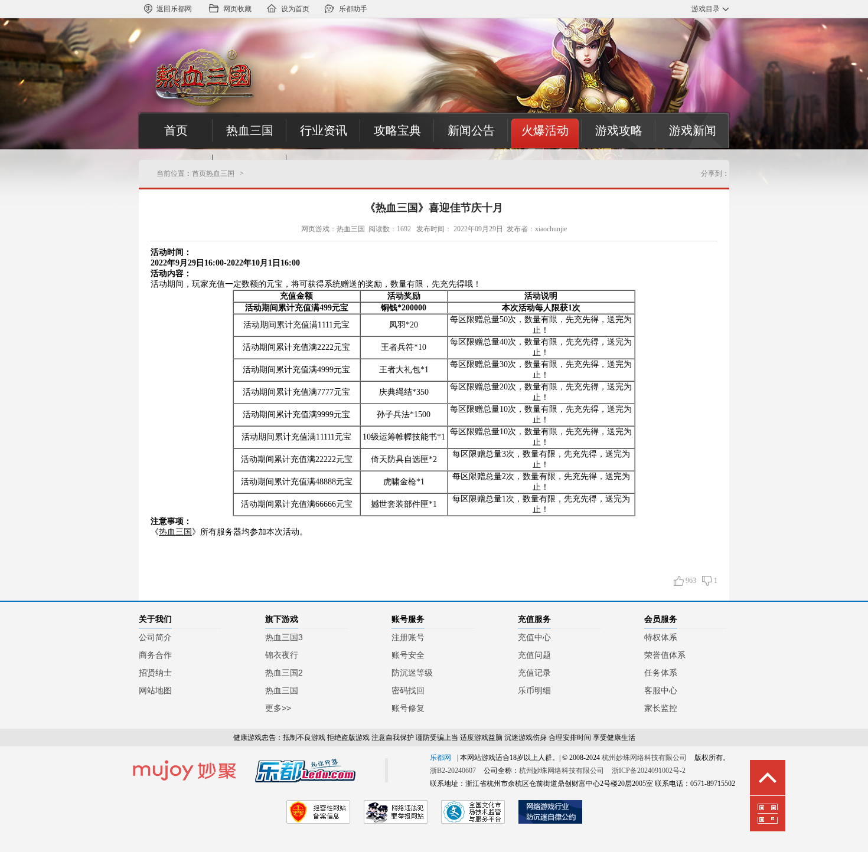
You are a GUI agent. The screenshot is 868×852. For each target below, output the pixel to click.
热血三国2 (284, 672)
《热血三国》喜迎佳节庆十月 (434, 208)
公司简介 (155, 637)
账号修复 (408, 708)
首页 (176, 130)
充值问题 (534, 655)
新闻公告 (471, 130)
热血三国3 (284, 637)
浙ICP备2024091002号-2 (649, 770)
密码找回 (408, 690)
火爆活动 (545, 130)
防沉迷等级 (412, 672)
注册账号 (408, 637)
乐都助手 (353, 9)
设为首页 (295, 9)
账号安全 (408, 655)
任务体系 (660, 672)
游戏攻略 (618, 130)
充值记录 (534, 672)
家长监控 (660, 708)
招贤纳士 (155, 672)
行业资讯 (323, 130)
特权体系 (660, 637)
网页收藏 (237, 9)
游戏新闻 (692, 130)
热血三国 (249, 130)
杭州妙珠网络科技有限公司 (644, 757)
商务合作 (155, 655)
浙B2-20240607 (453, 770)
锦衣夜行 (281, 655)
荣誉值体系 (665, 655)
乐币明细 (534, 690)
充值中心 (534, 637)
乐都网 (440, 757)
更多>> (278, 708)
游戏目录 (705, 9)
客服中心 (660, 690)
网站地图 (155, 690)
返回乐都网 (174, 9)
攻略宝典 (397, 130)
